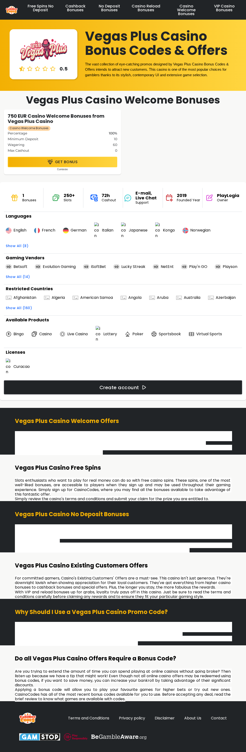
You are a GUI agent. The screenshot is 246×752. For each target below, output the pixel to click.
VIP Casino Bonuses (224, 8)
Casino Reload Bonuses (146, 8)
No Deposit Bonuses (109, 8)
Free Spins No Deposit (41, 8)
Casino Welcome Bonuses (186, 10)
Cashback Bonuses (75, 8)
